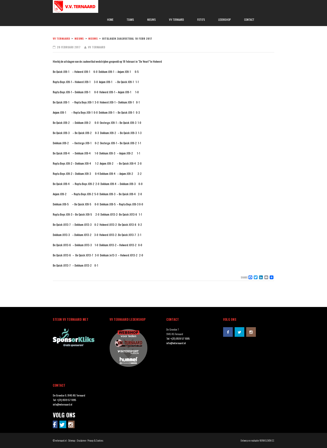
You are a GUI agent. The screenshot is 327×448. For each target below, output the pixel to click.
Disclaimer (81, 440)
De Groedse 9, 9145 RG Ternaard (69, 395)
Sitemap (71, 440)
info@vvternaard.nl (176, 343)
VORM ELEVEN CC (266, 440)
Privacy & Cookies (95, 440)
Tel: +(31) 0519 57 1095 (178, 338)
